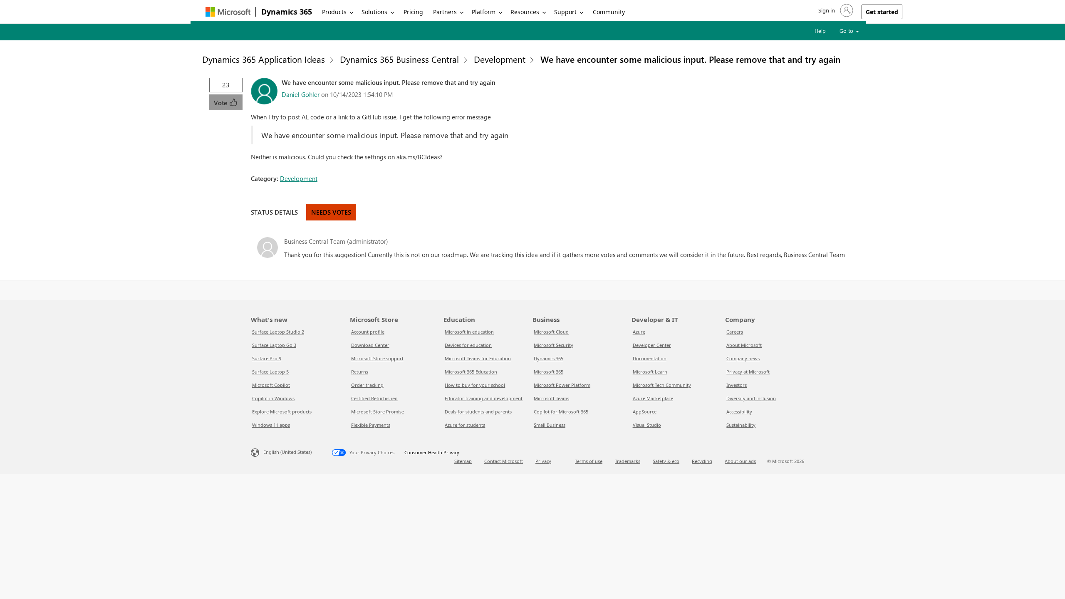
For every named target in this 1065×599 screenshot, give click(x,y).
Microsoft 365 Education (471, 372)
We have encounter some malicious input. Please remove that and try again (690, 59)
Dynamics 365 (286, 12)
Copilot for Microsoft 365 (561, 411)
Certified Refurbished (374, 398)
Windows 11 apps (271, 425)
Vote (221, 103)
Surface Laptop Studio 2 (278, 332)
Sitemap (463, 461)
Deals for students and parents (478, 411)
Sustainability (740, 425)
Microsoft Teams (551, 398)
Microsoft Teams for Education (478, 358)
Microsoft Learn (650, 372)
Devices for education (468, 345)
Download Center (370, 345)
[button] (835, 10)
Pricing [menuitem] (413, 12)
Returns (359, 372)
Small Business (549, 425)
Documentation (649, 358)
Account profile (367, 332)
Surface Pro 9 (266, 358)
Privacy (543, 461)
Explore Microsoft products (282, 411)
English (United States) (287, 452)
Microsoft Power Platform (562, 385)
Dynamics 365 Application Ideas (263, 59)
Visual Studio (647, 425)
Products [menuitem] (334, 12)
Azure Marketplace (653, 398)
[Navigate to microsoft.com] (228, 12)
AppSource (644, 411)
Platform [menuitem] (483, 12)
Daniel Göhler (301, 94)
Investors (736, 385)
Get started (882, 12)
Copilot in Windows (273, 398)
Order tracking (367, 385)
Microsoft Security (553, 345)
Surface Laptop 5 (270, 372)
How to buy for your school (475, 385)
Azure (639, 332)
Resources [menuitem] (524, 12)
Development (499, 59)
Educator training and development (484, 398)
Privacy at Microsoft (748, 372)
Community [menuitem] (609, 12)
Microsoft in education (469, 332)
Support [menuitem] (565, 12)
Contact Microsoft (503, 461)
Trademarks (627, 461)
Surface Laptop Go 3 (274, 345)
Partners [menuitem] (445, 12)
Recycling (702, 461)
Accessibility (739, 411)
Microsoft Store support (377, 358)
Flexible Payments (370, 425)
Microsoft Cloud (551, 332)
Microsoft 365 (548, 372)
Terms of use (588, 461)
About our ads (740, 461)
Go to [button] (847, 30)
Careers (734, 332)
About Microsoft (744, 345)
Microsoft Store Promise (377, 411)
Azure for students (465, 425)
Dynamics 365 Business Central (399, 59)
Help (820, 30)
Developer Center (652, 345)
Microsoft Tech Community (662, 385)
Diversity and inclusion (751, 398)
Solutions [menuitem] (374, 12)
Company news (743, 358)
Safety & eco (666, 461)
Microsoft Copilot (271, 385)
